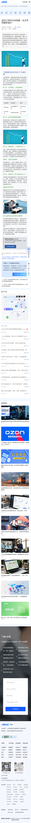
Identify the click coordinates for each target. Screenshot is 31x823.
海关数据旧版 (10, 794)
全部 (2, 12)
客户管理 (29, 12)
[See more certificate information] (5, 736)
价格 (20, 787)
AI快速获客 (18, 757)
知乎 (2, 752)
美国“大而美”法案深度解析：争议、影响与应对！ (15, 370)
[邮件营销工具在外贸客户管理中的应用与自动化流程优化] (15, 412)
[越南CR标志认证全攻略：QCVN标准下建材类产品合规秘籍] (15, 456)
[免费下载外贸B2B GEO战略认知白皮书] (5, 411)
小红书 (3, 749)
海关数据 (25, 757)
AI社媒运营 (18, 752)
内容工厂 (25, 749)
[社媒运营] (15, 307)
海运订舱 (10, 812)
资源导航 (19, 784)
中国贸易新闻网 (19, 812)
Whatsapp (9, 796)
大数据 (21, 796)
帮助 (14, 784)
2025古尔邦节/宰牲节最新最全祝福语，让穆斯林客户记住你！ (13, 329)
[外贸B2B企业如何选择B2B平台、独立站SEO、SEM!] (15, 502)
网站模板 (26, 784)
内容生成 (11, 754)
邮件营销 (17, 794)
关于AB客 (9, 801)
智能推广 (11, 749)
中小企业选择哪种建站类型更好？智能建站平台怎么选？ (15, 554)
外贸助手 (11, 757)
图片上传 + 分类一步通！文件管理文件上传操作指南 (14, 617)
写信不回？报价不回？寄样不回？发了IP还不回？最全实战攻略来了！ (15, 781)
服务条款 (8, 818)
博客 (5, 6)
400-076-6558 (4, 775)
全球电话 (24, 794)
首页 (2, 6)
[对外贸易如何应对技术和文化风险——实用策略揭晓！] (15, 587)
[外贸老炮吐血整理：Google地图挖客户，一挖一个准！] (15, 566)
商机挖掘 (9, 792)
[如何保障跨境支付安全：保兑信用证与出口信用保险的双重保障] (15, 479)
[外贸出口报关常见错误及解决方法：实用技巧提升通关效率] (15, 523)
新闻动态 (21, 799)
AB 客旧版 (21, 792)
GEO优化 (11, 12)
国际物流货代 (24, 809)
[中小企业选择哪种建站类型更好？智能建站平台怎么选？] (15, 545)
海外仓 (17, 809)
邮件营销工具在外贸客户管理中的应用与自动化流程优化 (15, 421)
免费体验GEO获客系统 (19, 274)
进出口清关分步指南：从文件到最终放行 (18, 6)
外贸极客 (3, 747)
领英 (2, 757)
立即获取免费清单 (10, 246)
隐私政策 (3, 818)
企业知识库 (6, 12)
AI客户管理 (18, 754)
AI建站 (8, 804)
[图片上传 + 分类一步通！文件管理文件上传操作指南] (15, 608)
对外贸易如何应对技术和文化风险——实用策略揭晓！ (14, 596)
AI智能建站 (18, 749)
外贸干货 (15, 799)
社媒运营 (20, 12)
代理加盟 (16, 801)
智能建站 (15, 12)
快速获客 (25, 12)
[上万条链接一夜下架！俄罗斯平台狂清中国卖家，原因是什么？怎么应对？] (15, 433)
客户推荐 (15, 792)
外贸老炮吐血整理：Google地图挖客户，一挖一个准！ (14, 575)
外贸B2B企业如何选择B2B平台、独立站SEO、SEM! (14, 510)
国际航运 (10, 809)
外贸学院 (9, 784)
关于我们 (15, 787)
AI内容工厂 (18, 747)
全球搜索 (15, 789)
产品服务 (26, 787)
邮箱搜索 (21, 789)
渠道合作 (9, 787)
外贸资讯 (9, 799)
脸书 (2, 754)
